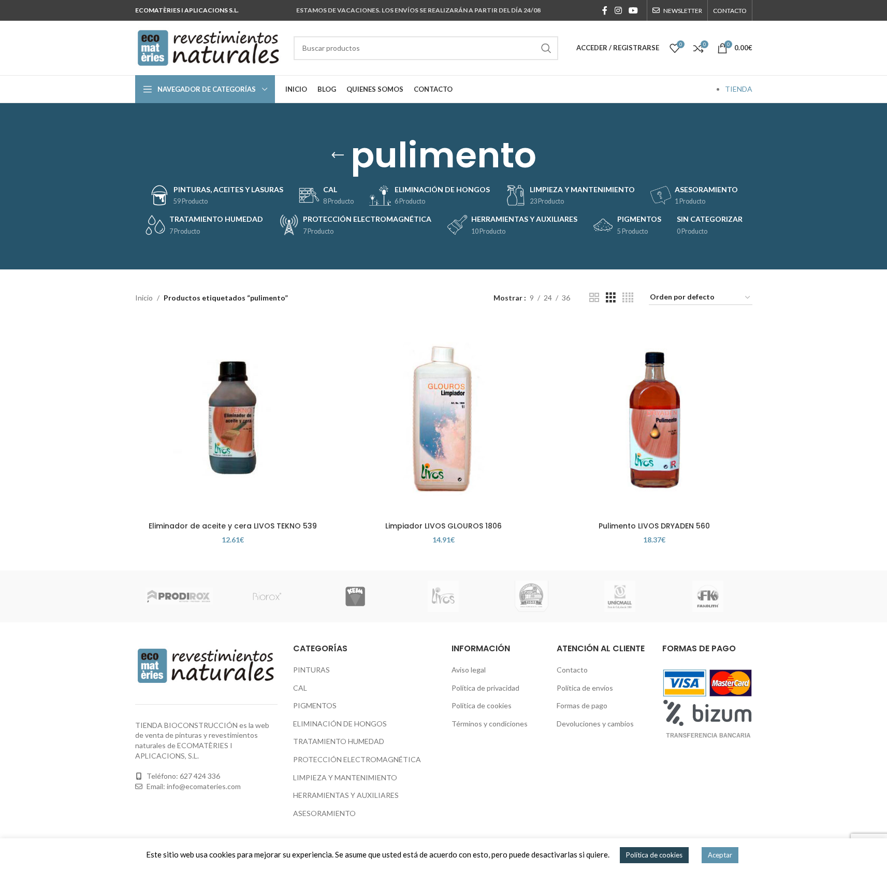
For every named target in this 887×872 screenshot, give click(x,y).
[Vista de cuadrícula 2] (594, 297)
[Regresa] (338, 155)
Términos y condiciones (490, 723)
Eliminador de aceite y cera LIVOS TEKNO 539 (233, 526)
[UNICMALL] (620, 596)
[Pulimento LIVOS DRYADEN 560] (654, 418)
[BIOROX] (267, 596)
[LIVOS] (443, 596)
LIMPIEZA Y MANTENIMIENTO (345, 777)
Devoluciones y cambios (595, 723)
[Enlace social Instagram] (618, 10)
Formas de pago (582, 705)
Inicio (144, 297)
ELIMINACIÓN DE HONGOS (340, 723)
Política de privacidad (485, 687)
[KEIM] (355, 596)
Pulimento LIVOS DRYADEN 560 (654, 526)
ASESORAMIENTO (324, 813)
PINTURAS (311, 669)
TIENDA (738, 88)
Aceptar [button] (720, 855)
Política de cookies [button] (654, 855)
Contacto (572, 669)
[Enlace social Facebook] (605, 10)
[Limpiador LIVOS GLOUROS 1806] (443, 418)
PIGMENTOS (315, 705)
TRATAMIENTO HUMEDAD (338, 741)
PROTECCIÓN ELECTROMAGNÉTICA (357, 759)
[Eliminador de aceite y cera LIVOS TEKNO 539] (232, 418)
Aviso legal (469, 669)
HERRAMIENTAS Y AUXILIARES (346, 795)
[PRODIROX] (179, 596)
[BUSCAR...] (546, 48)
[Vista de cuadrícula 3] (611, 297)
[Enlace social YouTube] (633, 10)
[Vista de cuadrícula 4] (627, 297)
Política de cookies (482, 705)
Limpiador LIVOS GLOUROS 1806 (443, 526)
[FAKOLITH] (708, 596)
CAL (300, 687)
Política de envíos (585, 687)
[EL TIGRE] (532, 596)
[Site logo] (209, 46)
